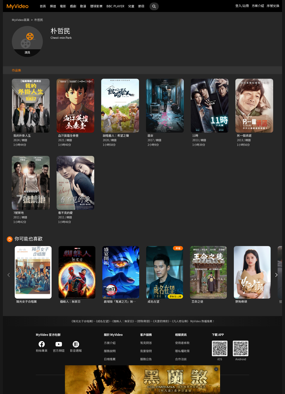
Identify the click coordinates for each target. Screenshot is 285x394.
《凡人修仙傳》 (181, 321)
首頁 (43, 6)
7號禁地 (18, 213)
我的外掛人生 (22, 135)
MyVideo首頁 (20, 20)
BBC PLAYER (115, 6)
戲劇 (73, 6)
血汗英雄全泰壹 (68, 135)
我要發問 (146, 351)
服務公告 (146, 359)
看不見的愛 (65, 213)
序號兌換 (273, 5)
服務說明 (110, 351)
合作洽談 (181, 359)
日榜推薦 (110, 359)
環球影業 (96, 6)
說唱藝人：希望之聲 (116, 135)
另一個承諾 (244, 135)
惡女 (150, 135)
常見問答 (146, 343)
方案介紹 (258, 5)
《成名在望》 (103, 321)
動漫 (83, 6)
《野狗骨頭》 (143, 321)
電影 (63, 6)
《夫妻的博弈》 (161, 321)
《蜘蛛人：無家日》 (123, 321)
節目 (141, 6)
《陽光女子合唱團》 (81, 321)
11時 (195, 135)
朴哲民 (38, 20)
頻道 (53, 6)
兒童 (131, 6)
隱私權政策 (182, 351)
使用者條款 (182, 343)
